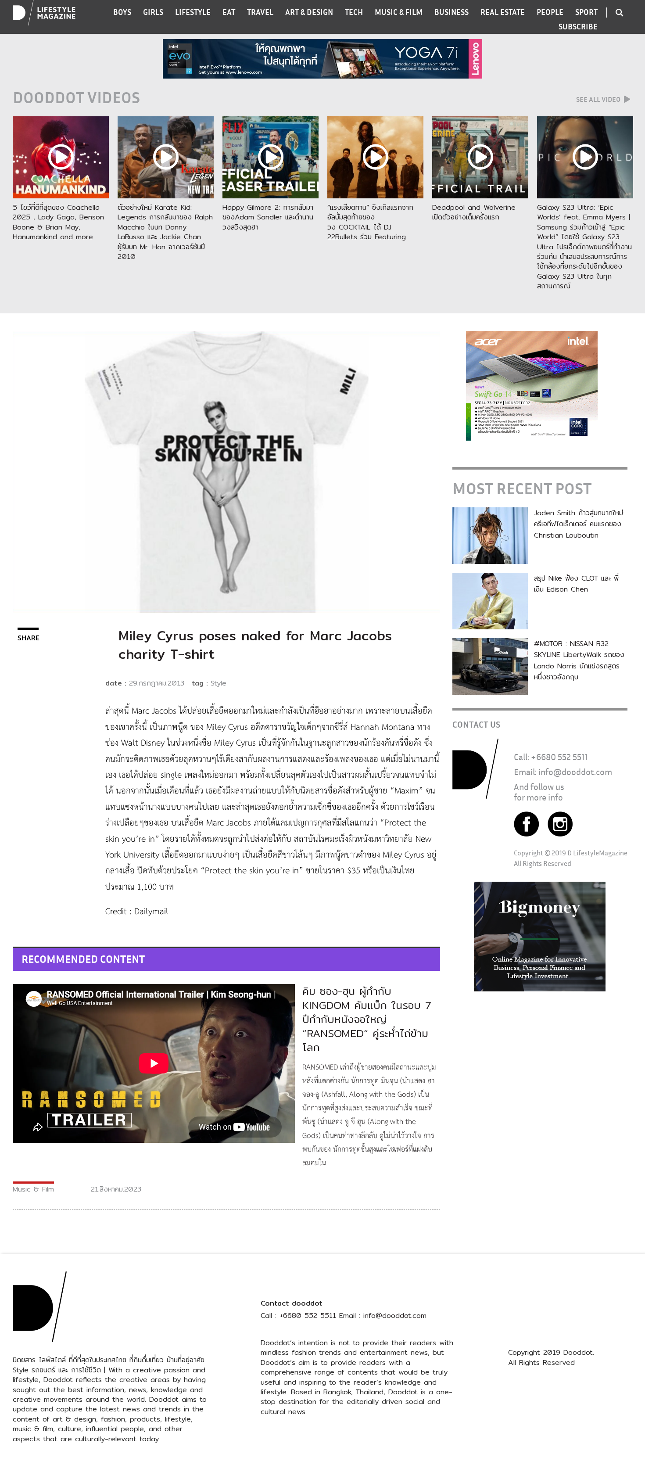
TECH (354, 12)
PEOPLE (550, 12)
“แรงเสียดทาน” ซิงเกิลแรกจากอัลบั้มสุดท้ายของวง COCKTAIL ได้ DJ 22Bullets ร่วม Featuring (370, 222)
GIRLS (153, 12)
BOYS (122, 12)
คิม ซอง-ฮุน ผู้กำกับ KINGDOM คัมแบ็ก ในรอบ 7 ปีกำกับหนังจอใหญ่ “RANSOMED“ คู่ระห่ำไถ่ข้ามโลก (366, 1019)
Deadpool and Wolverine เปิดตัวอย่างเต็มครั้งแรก (474, 212)
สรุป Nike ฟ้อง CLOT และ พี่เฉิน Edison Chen (576, 584)
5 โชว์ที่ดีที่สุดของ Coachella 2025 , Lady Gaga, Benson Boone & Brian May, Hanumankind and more (58, 222)
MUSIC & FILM (399, 12)
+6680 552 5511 (559, 756)
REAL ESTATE (502, 12)
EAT (228, 12)
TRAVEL (260, 12)
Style (218, 683)
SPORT (586, 12)
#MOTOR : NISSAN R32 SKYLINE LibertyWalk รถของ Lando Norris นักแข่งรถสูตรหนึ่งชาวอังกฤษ (579, 660)
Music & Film (33, 1189)
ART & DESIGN (309, 12)
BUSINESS (451, 12)
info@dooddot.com (575, 771)
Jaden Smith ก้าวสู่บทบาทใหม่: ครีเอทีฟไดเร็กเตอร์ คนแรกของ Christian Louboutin (579, 524)
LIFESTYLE (193, 12)
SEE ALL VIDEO (599, 99)
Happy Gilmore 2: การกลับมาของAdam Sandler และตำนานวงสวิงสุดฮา (267, 217)
